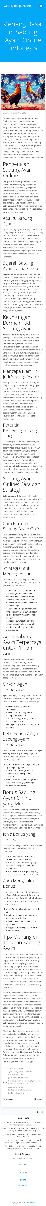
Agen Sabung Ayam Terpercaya (20, 1072)
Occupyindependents (17, 6)
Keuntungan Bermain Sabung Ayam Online (24, 1081)
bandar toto (23, 1185)
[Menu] (41, 6)
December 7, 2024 (20, 113)
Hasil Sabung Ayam (15, 1075)
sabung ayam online (16, 1087)
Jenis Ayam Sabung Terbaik (18, 1078)
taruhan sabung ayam (16, 1093)
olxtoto (23, 1179)
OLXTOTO (31, 1202)
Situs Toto (23, 1164)
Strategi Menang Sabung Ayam (20, 1090)
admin (7, 113)
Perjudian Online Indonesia (18, 1084)
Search (40, 1112)
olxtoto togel (23, 1172)
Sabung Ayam (18, 1068)
